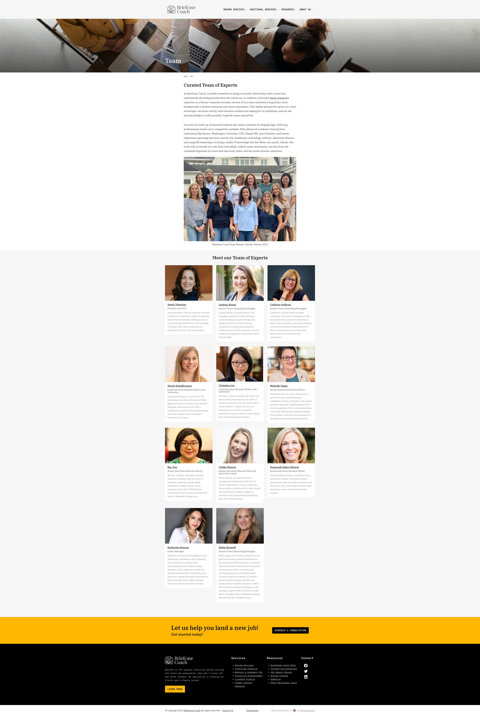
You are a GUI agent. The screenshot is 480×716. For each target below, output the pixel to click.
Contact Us (227, 710)
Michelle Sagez (279, 385)
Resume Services (244, 665)
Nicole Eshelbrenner (180, 385)
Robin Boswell (227, 547)
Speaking (276, 679)
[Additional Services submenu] (277, 9)
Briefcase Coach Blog (283, 665)
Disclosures (252, 710)
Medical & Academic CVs (248, 672)
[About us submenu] (311, 9)
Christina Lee (227, 385)
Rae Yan (172, 467)
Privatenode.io (307, 710)
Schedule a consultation (290, 630)
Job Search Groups (281, 672)
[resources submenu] (295, 9)
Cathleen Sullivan (280, 304)
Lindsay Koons (227, 304)
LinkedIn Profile (245, 679)
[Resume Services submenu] (245, 9)
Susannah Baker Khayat (284, 467)
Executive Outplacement (248, 675)
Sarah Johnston (279, 98)
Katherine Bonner (178, 547)
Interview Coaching (246, 668)
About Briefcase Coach (284, 682)
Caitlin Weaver (227, 467)
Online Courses (279, 675)
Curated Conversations (284, 668)
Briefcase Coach (192, 710)
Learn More (175, 689)
